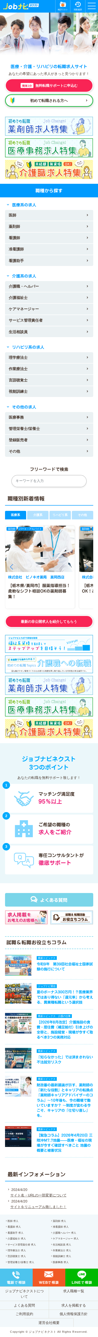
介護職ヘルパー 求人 (64, 1232)
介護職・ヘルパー (24, 286)
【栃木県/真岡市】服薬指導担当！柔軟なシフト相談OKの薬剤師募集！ (39, 591)
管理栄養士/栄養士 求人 (21, 1262)
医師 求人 (13, 1221)
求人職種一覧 (73, 1291)
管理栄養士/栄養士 (24, 428)
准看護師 (16, 249)
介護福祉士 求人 (17, 1238)
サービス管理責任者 (26, 320)
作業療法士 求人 (62, 1250)
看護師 (14, 238)
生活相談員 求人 (62, 1244)
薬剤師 (14, 226)
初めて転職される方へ (49, 100)
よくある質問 (53, 900)
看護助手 (16, 260)
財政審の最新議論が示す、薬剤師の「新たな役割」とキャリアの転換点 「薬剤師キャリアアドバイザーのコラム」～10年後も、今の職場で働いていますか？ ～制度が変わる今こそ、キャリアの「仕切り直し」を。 (66, 1100)
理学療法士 (18, 357)
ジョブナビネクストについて (24, 1294)
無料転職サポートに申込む (50, 85)
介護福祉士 (18, 297)
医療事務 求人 (61, 1262)
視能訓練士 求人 (62, 1256)
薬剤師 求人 (59, 1221)
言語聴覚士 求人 (17, 1256)
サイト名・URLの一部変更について (38, 1195)
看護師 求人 (14, 1226)
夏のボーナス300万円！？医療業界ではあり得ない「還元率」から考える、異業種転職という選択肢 (65, 997)
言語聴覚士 (18, 380)
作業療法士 (18, 369)
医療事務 (16, 417)
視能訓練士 (18, 391)
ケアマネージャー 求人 (66, 1238)
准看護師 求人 (61, 1226)
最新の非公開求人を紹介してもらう (49, 621)
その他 (14, 451)
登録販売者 (18, 440)
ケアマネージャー (24, 309)
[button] (11, 566)
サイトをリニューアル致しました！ (38, 1207)
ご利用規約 (24, 1314)
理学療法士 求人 (17, 1250)
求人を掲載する (73, 1305)
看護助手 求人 (15, 1232)
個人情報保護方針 (74, 1314)
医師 (12, 215)
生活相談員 (18, 332)
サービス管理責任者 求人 (22, 1244)
